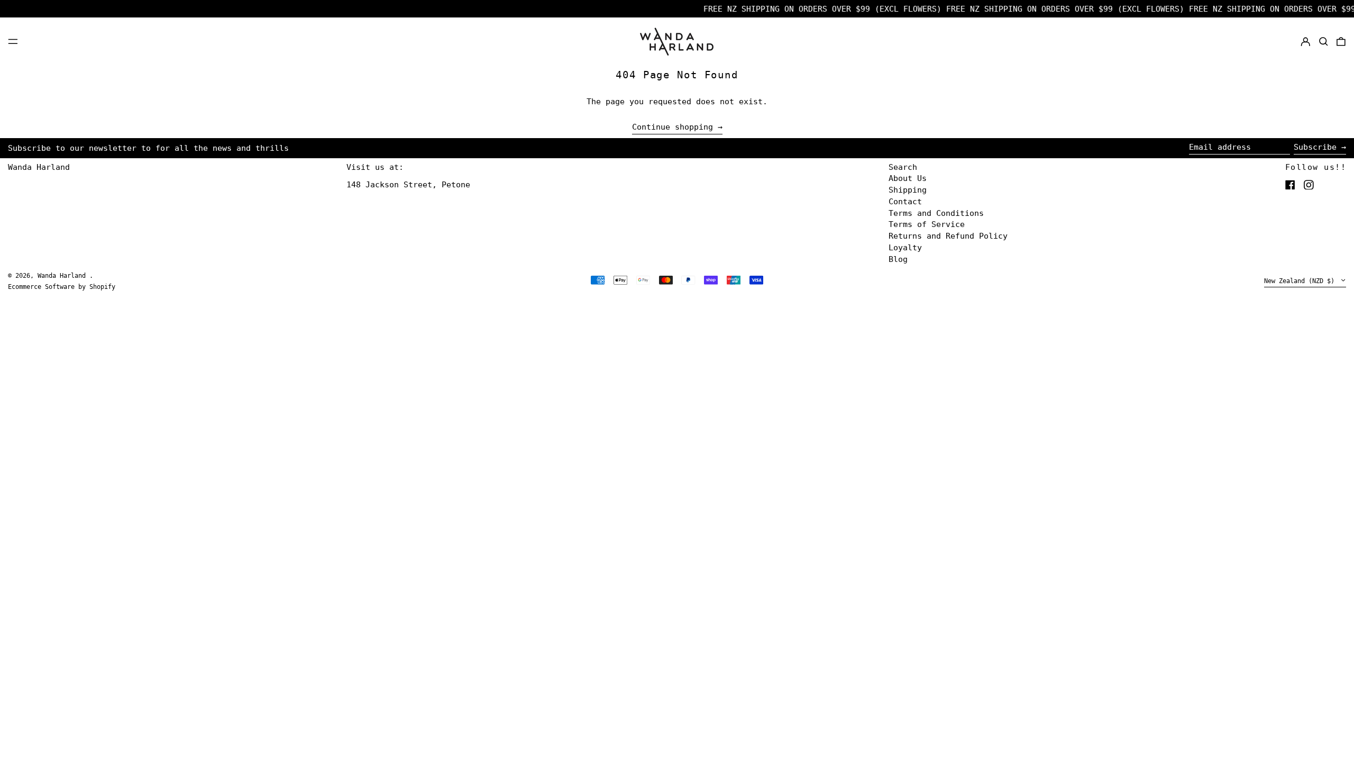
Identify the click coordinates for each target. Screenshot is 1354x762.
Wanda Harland (39, 167)
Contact (905, 201)
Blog (898, 259)
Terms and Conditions (936, 213)
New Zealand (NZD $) (1301, 281)
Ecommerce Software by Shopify (61, 287)
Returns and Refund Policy (948, 236)
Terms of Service (927, 224)
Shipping (908, 190)
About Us (908, 178)
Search (903, 167)
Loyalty (905, 247)
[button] (1324, 41)
